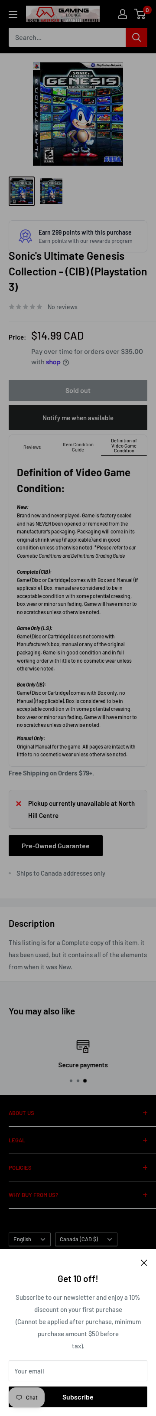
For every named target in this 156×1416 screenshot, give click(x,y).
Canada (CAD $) (79, 1239)
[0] (140, 14)
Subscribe (78, 1397)
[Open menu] (13, 14)
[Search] (136, 37)
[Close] (144, 1262)
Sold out (78, 390)
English (22, 1239)
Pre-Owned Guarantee (56, 845)
